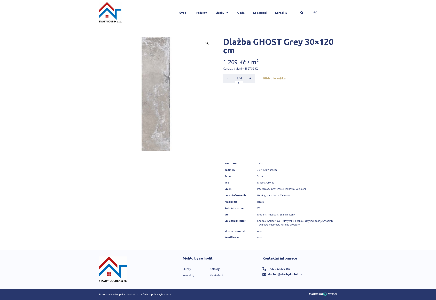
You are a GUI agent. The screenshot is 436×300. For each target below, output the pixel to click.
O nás (241, 12)
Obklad (270, 182)
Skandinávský (287, 214)
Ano (259, 231)
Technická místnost (268, 224)
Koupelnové (274, 220)
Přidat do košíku (274, 78)
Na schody (273, 195)
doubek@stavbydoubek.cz (285, 274)
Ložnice (299, 220)
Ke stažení (260, 12)
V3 (258, 208)
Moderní (262, 214)
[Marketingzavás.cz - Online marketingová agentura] (323, 295)
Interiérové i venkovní (282, 188)
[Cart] (315, 12)
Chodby (261, 220)
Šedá (260, 176)
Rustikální (273, 214)
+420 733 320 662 (279, 268)
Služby (219, 12)
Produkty (201, 12)
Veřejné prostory (290, 224)
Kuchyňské (288, 220)
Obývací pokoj (313, 220)
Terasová (285, 195)
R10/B (260, 201)
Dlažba (261, 182)
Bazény (261, 195)
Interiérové (263, 188)
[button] (302, 13)
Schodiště (327, 220)
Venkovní (301, 188)
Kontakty (281, 12)
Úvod (182, 12)
